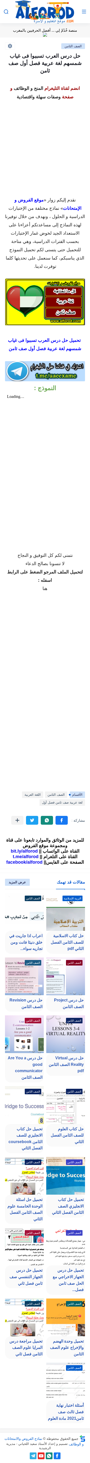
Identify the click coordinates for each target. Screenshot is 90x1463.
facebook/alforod (24, 862)
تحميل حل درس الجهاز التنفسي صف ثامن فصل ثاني (26, 1276)
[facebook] (57, 1455)
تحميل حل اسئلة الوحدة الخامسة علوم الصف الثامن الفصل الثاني (25, 1209)
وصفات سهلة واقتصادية (39, 96)
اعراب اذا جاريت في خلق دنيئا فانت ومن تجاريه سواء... (25, 942)
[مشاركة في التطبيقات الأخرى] (17, 820)
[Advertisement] (45, 146)
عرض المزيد (17, 882)
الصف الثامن (73, 46)
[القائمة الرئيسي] (84, 12)
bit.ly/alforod (24, 851)
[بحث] (6, 12)
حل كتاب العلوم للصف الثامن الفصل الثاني (67, 1135)
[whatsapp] (49, 1455)
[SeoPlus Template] (83, 1438)
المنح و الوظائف (28, 88)
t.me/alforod (25, 856)
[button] (62, 820)
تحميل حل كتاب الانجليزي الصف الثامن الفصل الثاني (68, 1206)
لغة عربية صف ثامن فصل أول (62, 802)
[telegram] (33, 1455)
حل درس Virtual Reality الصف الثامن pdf (66, 1064)
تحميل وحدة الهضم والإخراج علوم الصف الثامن (67, 1347)
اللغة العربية (32, 795)
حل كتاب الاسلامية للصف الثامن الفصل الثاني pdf (67, 942)
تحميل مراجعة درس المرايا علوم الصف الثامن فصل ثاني (26, 1347)
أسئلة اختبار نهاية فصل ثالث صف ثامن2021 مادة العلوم (66, 1411)
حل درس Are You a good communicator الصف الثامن (25, 1067)
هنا (45, 588)
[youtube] (41, 1455)
